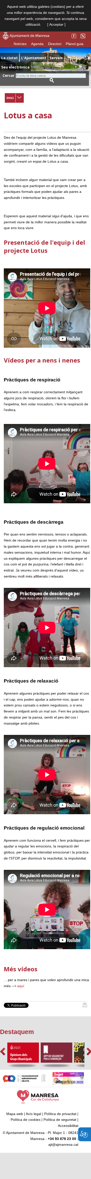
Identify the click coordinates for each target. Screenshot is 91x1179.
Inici (10, 97)
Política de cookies (25, 1120)
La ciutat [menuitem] (9, 57)
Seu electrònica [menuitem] (15, 67)
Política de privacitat (60, 1114)
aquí (20, 986)
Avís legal (33, 1114)
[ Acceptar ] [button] (56, 24)
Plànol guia (74, 44)
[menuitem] (14, 98)
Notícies (20, 44)
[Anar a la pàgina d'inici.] (26, 38)
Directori (54, 44)
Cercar (8, 75)
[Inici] (84, 1006)
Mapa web (14, 1114)
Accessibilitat (68, 1126)
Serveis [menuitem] (56, 57)
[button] (2, 1051)
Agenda (37, 44)
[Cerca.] (52, 80)
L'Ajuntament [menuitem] (33, 57)
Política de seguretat (59, 1120)
